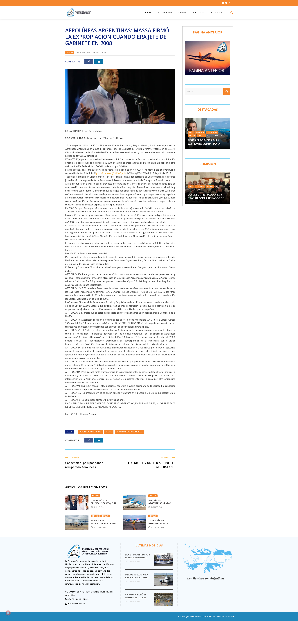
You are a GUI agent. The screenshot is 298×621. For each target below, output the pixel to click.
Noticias (69, 52)
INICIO (148, 12)
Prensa (201, 135)
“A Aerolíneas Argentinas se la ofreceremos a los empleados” (159, 525)
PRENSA (182, 12)
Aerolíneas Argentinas (90, 432)
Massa (109, 432)
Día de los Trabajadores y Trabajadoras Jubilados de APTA (206, 198)
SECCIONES (216, 12)
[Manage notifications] (8, 612)
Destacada (200, 132)
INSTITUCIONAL (164, 12)
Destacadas (212, 132)
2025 (190, 132)
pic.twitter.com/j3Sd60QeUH (111, 173)
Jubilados (200, 186)
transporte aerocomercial (129, 432)
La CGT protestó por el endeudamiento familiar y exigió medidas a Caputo (137, 559)
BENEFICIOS (198, 12)
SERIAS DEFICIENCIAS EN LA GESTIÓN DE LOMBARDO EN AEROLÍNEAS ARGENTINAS (204, 144)
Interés (95, 516)
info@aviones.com (76, 603)
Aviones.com (200, 616)
